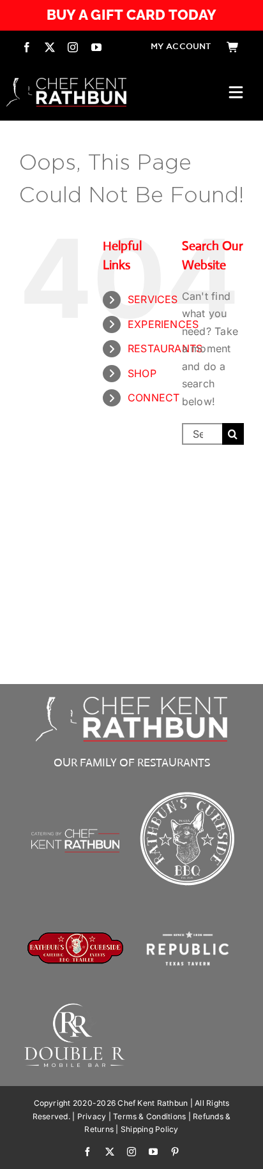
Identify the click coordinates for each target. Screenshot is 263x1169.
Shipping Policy (150, 1129)
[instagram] (73, 47)
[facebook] (27, 47)
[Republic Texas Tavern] (188, 904)
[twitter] (50, 47)
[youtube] (96, 47)
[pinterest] (174, 1151)
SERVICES (153, 299)
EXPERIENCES (163, 324)
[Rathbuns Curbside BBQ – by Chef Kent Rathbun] (188, 792)
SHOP (142, 373)
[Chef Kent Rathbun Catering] (75, 812)
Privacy (92, 1116)
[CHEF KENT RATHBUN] (66, 83)
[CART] (233, 47)
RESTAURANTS (165, 348)
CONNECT (154, 397)
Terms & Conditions (149, 1116)
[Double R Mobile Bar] (75, 1007)
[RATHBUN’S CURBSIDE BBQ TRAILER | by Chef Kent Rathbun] (75, 936)
